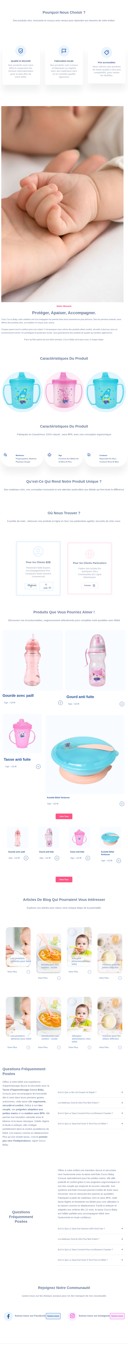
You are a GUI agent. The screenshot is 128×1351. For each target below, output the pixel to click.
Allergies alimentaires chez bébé (81, 961)
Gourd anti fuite (80, 697)
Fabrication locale (64, 61)
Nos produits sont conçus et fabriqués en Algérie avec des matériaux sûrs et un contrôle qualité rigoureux (64, 71)
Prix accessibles (106, 62)
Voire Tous (64, 816)
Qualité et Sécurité (21, 61)
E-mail (45, 586)
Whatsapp (32, 585)
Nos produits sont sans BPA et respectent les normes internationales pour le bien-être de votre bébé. (20, 71)
